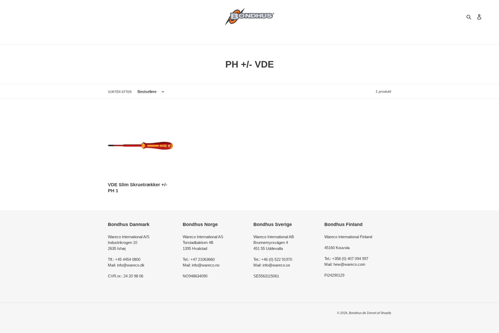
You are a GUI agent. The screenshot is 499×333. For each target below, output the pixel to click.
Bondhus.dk (357, 313)
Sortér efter (120, 92)
